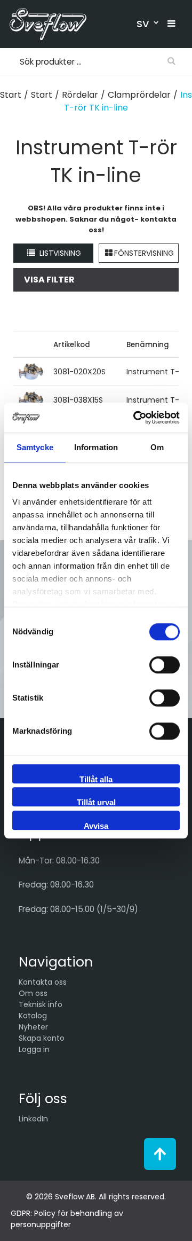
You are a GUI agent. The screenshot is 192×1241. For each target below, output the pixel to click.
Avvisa (96, 825)
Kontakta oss (43, 982)
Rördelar (80, 95)
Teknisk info (40, 1004)
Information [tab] (96, 447)
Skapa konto (42, 1038)
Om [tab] (157, 447)
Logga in (34, 1049)
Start (10, 95)
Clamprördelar (139, 95)
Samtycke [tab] (35, 447)
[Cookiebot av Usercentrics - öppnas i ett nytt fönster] (135, 418)
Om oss (33, 993)
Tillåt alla (96, 779)
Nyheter (33, 1027)
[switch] (164, 664)
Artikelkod (71, 345)
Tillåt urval (96, 802)
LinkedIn (33, 1118)
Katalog (33, 1015)
